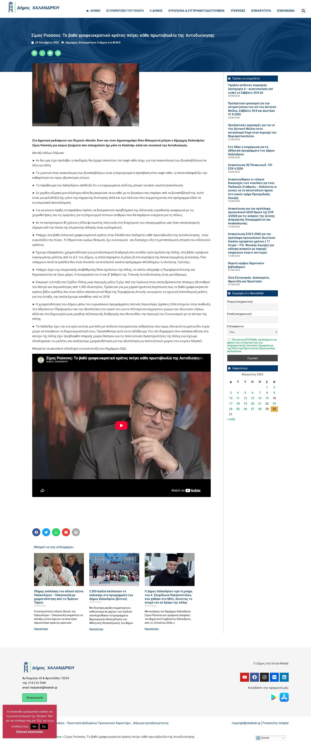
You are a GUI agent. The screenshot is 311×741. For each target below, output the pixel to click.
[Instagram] (264, 677)
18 (238, 403)
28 (259, 409)
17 (230, 403)
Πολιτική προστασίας (29, 731)
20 (252, 403)
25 (238, 409)
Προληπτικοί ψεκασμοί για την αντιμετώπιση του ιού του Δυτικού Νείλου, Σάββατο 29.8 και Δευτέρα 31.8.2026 (252, 109)
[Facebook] (254, 677)
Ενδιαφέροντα (235, 326)
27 (252, 409)
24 (230, 409)
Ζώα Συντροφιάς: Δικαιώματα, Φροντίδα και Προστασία (248, 279)
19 (245, 403)
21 (259, 403)
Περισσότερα (41, 629)
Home (57, 737)
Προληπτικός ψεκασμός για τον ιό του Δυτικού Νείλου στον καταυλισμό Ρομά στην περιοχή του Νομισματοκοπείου (252, 130)
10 (230, 398)
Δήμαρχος (72, 42)
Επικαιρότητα (87, 42)
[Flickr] (274, 677)
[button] (304, 11)
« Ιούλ (231, 419)
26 (245, 409)
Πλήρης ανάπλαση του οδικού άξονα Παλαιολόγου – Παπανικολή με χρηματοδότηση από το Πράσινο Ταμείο (58, 597)
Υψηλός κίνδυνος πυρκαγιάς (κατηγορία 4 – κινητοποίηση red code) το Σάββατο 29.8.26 (250, 88)
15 (267, 398)
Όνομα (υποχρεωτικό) (240, 301)
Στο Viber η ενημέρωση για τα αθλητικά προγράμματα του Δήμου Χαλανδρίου (251, 150)
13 (252, 398)
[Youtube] (244, 677)
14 (259, 398)
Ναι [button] (34, 726)
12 (245, 398)
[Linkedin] (284, 677)
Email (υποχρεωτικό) (239, 313)
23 (274, 403)
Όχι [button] (44, 726)
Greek (264, 737)
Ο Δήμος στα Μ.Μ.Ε (109, 42)
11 (238, 398)
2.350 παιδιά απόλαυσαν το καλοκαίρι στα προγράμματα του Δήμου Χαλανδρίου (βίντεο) (111, 595)
